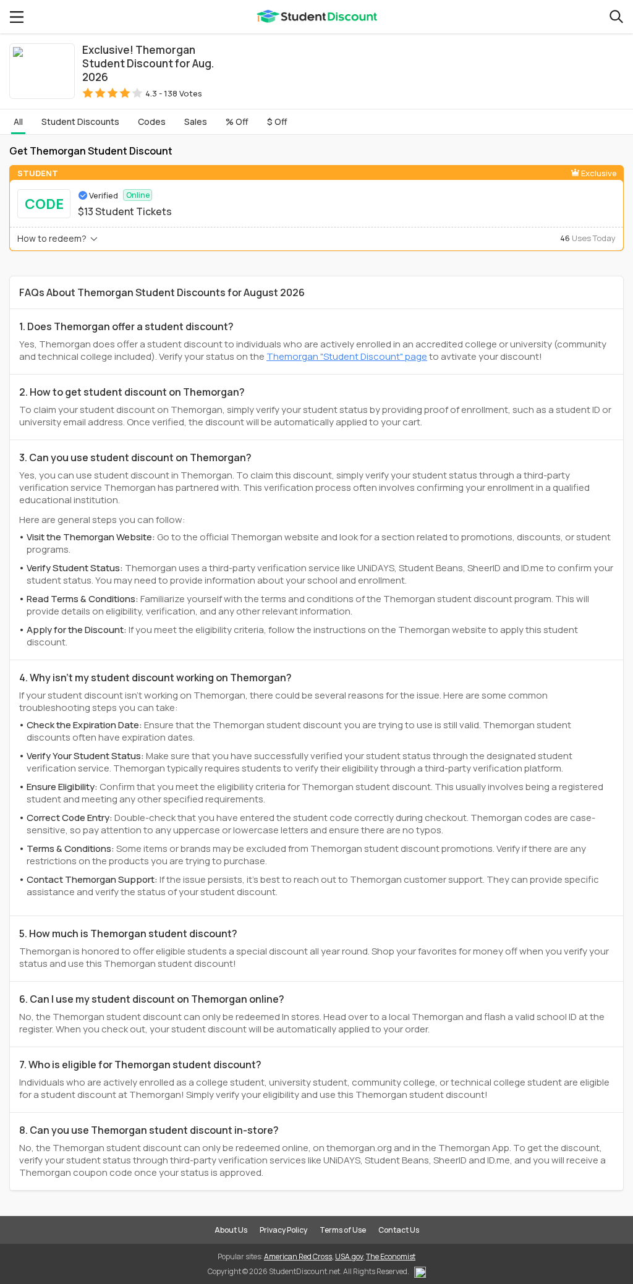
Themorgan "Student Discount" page (346, 356)
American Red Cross (298, 1256)
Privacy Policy (283, 1230)
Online (138, 195)
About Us (231, 1230)
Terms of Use (343, 1230)
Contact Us (398, 1230)
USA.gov (349, 1256)
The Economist (390, 1256)
